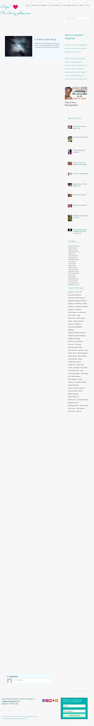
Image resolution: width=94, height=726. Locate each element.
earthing (70, 382)
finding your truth (73, 402)
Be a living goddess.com (15, 13)
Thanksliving (78, 303)
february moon (72, 399)
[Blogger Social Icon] (56, 700)
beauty (70, 321)
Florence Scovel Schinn (75, 295)
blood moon (71, 341)
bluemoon (78, 344)
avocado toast (82, 312)
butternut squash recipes (75, 347)
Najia (4, 7)
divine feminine (76, 376)
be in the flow (72, 315)
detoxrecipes (84, 373)
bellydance (71, 330)
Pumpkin (70, 303)
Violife (85, 303)
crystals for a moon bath (80, 367)
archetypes (78, 309)
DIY (80, 292)
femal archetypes (83, 399)
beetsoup (70, 324)
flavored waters (83, 405)
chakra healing (82, 356)
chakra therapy (72, 359)
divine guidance (72, 379)
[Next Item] (84, 93)
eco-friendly (77, 382)
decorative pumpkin (74, 373)
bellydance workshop (74, 338)
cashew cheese (72, 353)
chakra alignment (83, 353)
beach (78, 315)
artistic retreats (72, 312)
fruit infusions (80, 408)
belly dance (77, 324)
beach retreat (72, 318)
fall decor (81, 388)
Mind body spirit (80, 298)
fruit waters (71, 411)
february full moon (73, 396)
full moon (79, 411)
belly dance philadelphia (75, 327)
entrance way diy (73, 388)
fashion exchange (73, 394)
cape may (80, 350)
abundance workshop (82, 306)
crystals (70, 367)
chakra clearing (72, 356)
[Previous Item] (68, 93)
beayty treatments (78, 321)
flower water (71, 408)
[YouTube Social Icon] (50, 700)
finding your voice (73, 405)
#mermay (71, 292)
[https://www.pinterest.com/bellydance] (53, 700)
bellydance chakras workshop (76, 332)
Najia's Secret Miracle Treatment (77, 301)
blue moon (71, 344)
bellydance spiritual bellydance (77, 335)
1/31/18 (76, 292)
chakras (80, 359)
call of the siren (72, 350)
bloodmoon (79, 341)
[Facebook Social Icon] (43, 700)
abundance (71, 306)
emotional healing (73, 385)
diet (69, 376)
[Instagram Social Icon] (47, 700)
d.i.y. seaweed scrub (73, 370)
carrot (86, 350)
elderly (84, 382)
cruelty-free (71, 365)
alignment (71, 309)
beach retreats (81, 318)
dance (82, 370)
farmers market (72, 391)
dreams (80, 379)
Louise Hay (71, 298)
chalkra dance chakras (74, 362)
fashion (80, 391)
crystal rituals (80, 365)
